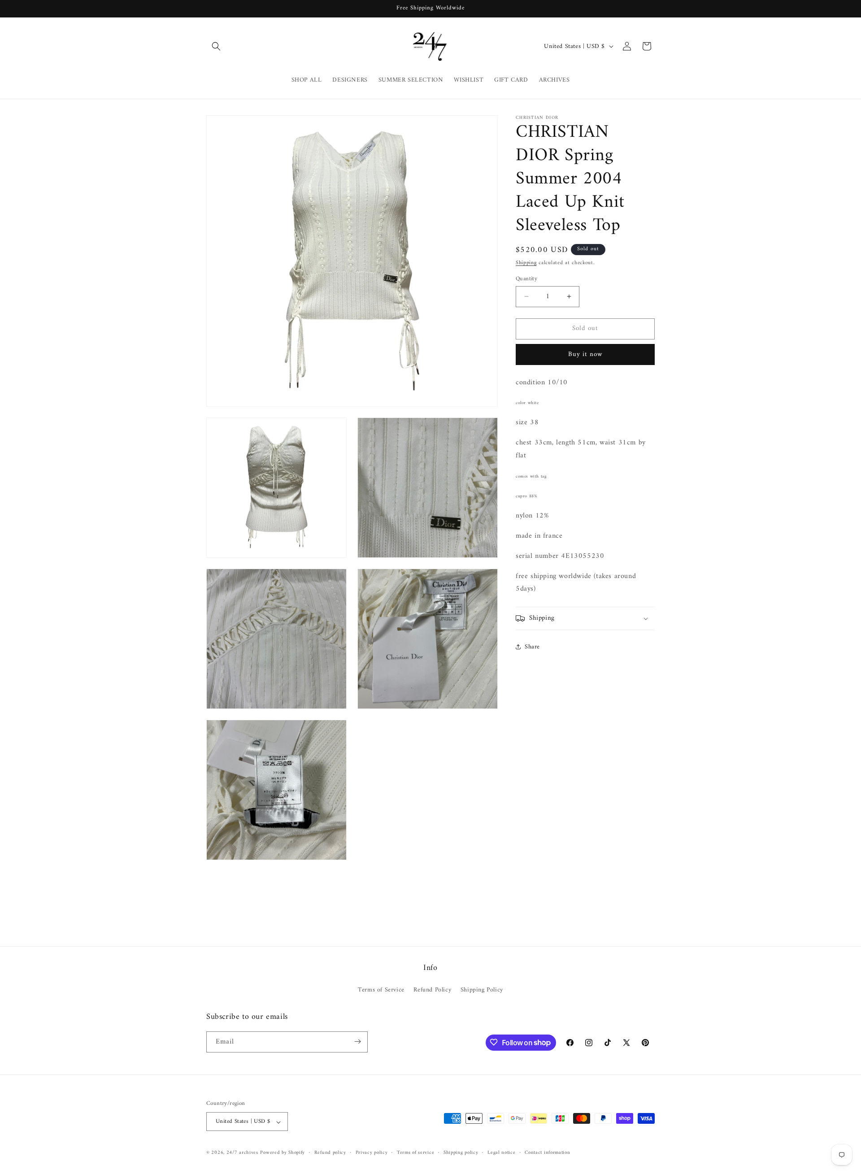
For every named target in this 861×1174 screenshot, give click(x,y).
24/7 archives (242, 1153)
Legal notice (501, 1153)
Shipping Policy (482, 990)
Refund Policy (432, 990)
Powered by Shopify (282, 1153)
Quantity (526, 278)
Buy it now (585, 354)
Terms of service (415, 1153)
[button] (216, 46)
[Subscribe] (357, 1041)
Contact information (547, 1153)
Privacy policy (372, 1153)
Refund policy (330, 1153)
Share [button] (532, 646)
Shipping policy (461, 1153)
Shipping (526, 263)
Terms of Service (381, 990)
